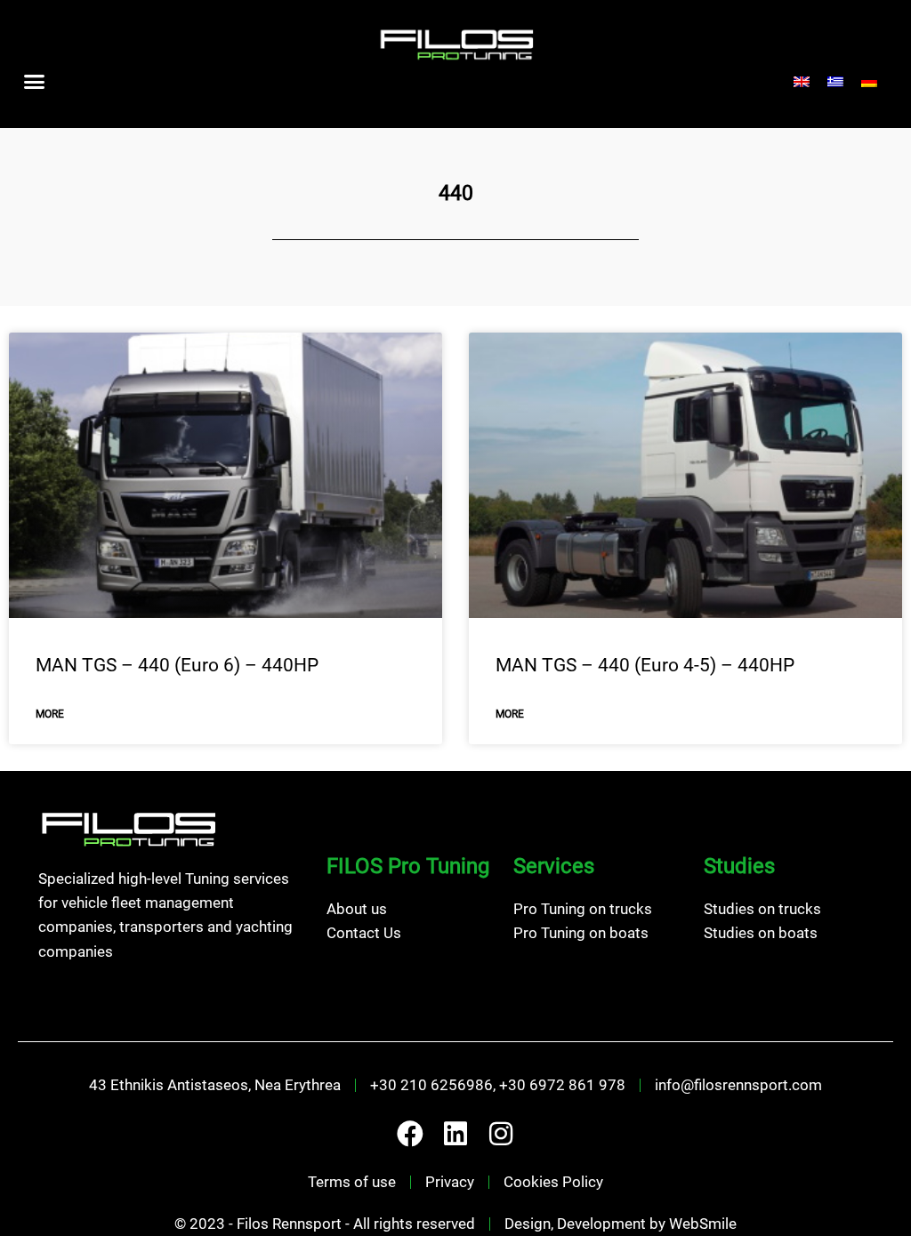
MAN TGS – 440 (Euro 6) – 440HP (177, 665)
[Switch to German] (869, 81)
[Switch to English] (801, 81)
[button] (35, 82)
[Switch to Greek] (835, 81)
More (50, 714)
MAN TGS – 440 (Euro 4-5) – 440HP (645, 665)
